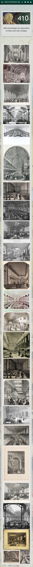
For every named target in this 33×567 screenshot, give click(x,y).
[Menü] (2, 2)
